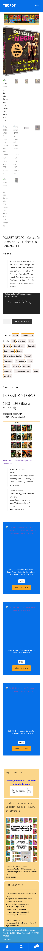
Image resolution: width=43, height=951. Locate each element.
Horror (29, 361)
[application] (21, 303)
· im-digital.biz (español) (15, 907)
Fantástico (20, 361)
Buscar (21, 947)
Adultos (16, 335)
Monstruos (26, 366)
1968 (13, 341)
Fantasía (28, 356)
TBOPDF (9, 5)
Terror (36, 371)
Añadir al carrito (22, 321)
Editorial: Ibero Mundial (13, 356)
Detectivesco (9, 351)
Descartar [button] (7, 939)
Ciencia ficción (18, 346)
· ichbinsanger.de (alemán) (16, 915)
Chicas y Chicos (28, 335)
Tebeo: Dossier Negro (22, 371)
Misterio (16, 366)
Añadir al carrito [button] (21, 587)
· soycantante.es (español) (16, 909)
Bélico (31, 341)
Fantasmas (8, 361)
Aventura (21, 341)
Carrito (33, 945)
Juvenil (6, 366)
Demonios (31, 346)
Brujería (7, 346)
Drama (19, 351)
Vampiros (7, 376)
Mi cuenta (7, 947)
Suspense (7, 371)
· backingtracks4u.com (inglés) (17, 912)
